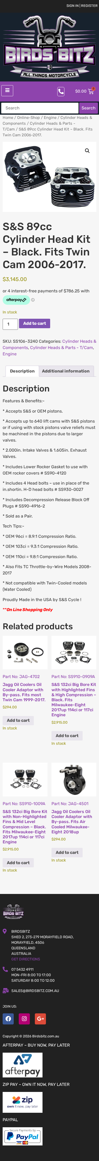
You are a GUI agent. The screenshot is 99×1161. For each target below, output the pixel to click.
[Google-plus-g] (40, 1018)
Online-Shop (28, 117)
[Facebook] (8, 1018)
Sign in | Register (82, 6)
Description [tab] (22, 371)
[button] (87, 151)
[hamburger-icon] (7, 90)
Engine (50, 117)
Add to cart (34, 323)
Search (89, 107)
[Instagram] (24, 1018)
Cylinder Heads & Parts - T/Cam (61, 347)
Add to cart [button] (18, 720)
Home (8, 117)
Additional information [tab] (65, 371)
